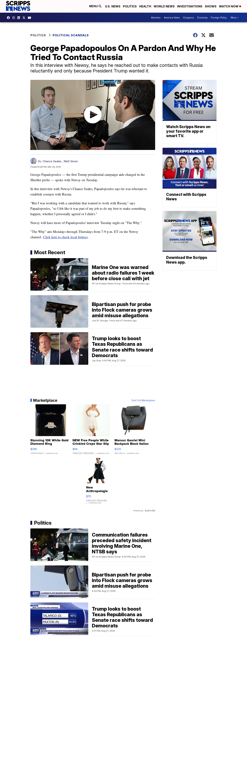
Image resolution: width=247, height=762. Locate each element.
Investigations (189, 6)
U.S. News (112, 6)
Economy (202, 17)
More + (235, 17)
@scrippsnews (30, 17)
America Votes (172, 17)
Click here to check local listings (65, 237)
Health (145, 6)
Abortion (156, 17)
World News (164, 6)
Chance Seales (52, 161)
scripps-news (19, 17)
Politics (130, 6)
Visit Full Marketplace (143, 400)
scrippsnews (9, 17)
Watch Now (229, 6)
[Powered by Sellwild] (150, 510)
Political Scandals (71, 35)
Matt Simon (71, 161)
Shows (210, 6)
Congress (188, 17)
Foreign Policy (219, 17)
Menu (94, 6)
